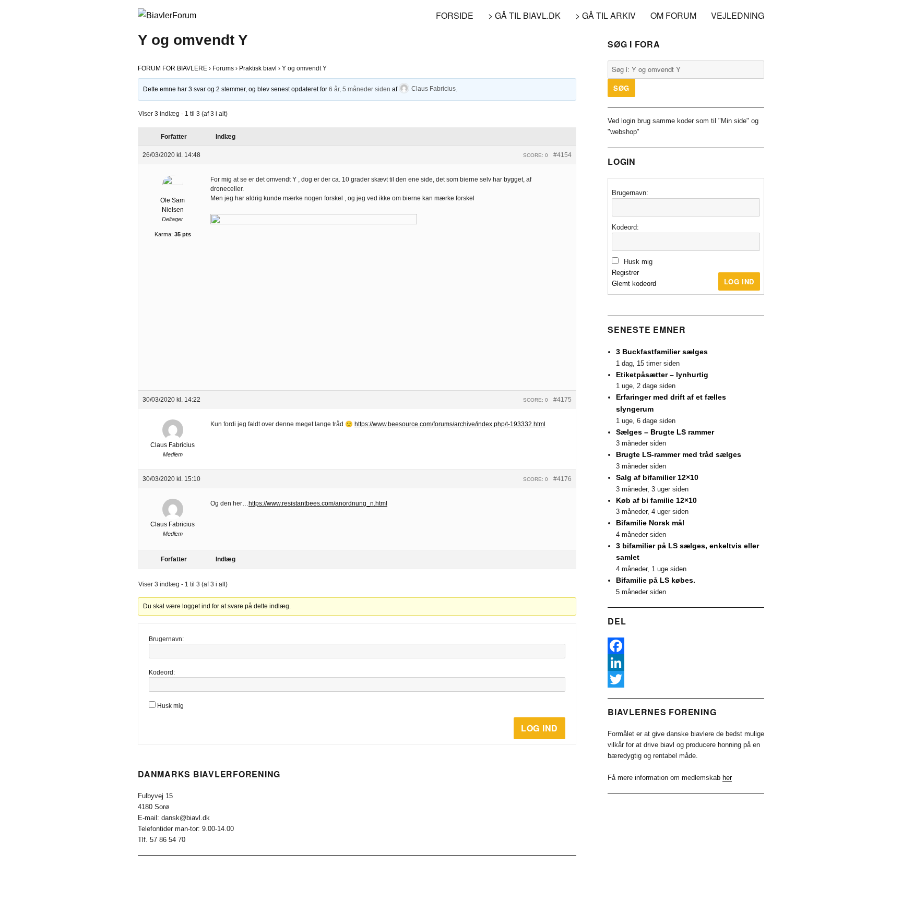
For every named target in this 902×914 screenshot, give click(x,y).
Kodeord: (162, 672)
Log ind (539, 728)
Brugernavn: (166, 639)
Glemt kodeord (634, 283)
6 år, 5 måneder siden (359, 88)
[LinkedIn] (686, 662)
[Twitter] (686, 679)
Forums (223, 68)
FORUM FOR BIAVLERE (172, 68)
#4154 (562, 155)
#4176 (562, 479)
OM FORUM (673, 15)
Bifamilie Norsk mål (650, 523)
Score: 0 (535, 155)
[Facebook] (686, 646)
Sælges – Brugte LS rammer (665, 432)
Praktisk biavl (258, 68)
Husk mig (170, 705)
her (727, 777)
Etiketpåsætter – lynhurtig (662, 374)
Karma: (164, 234)
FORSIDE (454, 15)
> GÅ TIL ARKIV (605, 15)
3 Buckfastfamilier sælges (662, 351)
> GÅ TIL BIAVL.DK (524, 15)
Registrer (625, 272)
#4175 (562, 399)
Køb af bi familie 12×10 (656, 500)
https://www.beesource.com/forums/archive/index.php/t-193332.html (449, 424)
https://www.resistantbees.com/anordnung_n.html (317, 503)
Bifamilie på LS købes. (655, 580)
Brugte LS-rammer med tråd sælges (678, 454)
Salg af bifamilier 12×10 (657, 477)
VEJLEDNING (737, 15)
